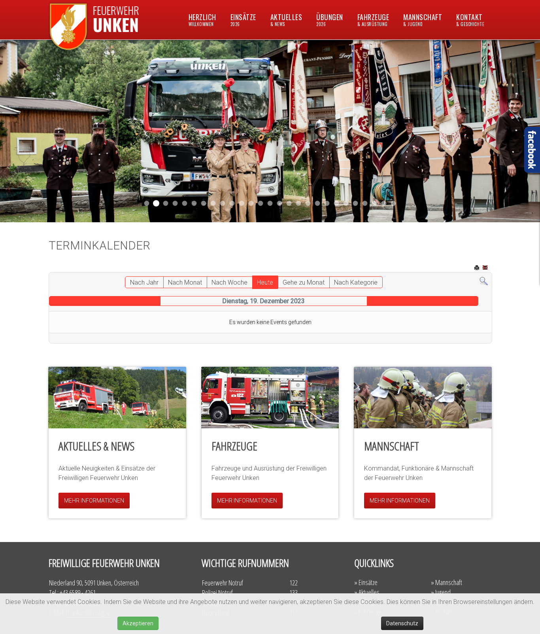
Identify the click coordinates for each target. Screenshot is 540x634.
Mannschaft (422, 19)
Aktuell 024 (289, 203)
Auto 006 (355, 203)
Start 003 (384, 203)
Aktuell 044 (175, 203)
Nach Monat (185, 282)
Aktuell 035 (213, 203)
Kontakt (470, 19)
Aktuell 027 (260, 203)
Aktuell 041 (194, 203)
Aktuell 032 (232, 203)
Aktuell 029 (251, 203)
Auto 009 (346, 203)
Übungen (329, 19)
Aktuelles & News (96, 446)
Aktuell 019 (298, 203)
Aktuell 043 (184, 203)
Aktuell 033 (241, 203)
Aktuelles (286, 19)
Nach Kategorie (356, 282)
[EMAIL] (485, 268)
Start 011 (165, 203)
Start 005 (374, 203)
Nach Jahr (144, 282)
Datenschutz (402, 623)
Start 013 (279, 203)
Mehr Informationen (94, 500)
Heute (265, 282)
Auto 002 (336, 203)
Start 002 (327, 203)
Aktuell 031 (222, 203)
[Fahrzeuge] (270, 397)
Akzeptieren (138, 623)
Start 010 (317, 203)
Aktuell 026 (270, 203)
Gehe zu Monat (304, 282)
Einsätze (243, 19)
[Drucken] (477, 268)
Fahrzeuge (373, 19)
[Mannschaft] (423, 397)
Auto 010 (308, 203)
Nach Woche (229, 282)
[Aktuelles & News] (117, 397)
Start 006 (393, 203)
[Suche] (484, 281)
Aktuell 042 (203, 203)
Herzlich (202, 19)
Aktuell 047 (156, 203)
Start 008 (365, 203)
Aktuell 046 (146, 203)
